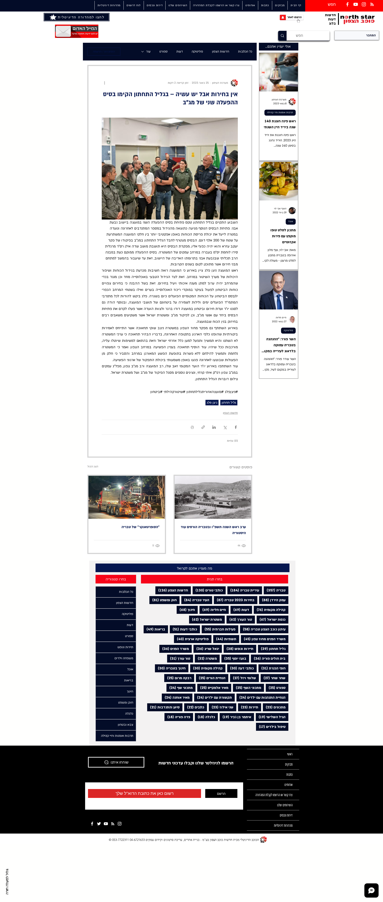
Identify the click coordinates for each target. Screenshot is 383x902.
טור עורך (178, 658)
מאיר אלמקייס (212, 687)
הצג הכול (92, 466)
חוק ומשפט (163, 600)
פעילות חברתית (218, 629)
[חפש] (282, 36)
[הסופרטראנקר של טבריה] (126, 497)
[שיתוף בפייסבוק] (236, 427)
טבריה (274, 590)
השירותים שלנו (285, 805)
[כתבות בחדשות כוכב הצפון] (372, 4)
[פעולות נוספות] (104, 83)
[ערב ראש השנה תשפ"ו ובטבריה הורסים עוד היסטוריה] (213, 497)
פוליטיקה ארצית (191, 639)
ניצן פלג (212, 402)
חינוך (186, 609)
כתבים (194, 707)
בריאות (154, 629)
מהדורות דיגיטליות (283, 825)
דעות (179, 51)
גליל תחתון (229, 402)
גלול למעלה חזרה (7, 881)
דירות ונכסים (286, 815)
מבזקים (289, 764)
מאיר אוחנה (176, 697)
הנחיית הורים (210, 677)
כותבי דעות (183, 629)
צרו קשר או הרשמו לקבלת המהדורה (274, 795)
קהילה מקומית (269, 609)
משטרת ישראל (205, 619)
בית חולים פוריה (268, 658)
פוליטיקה (197, 51)
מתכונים (274, 707)
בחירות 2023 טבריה (234, 600)
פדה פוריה (177, 716)
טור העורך (239, 619)
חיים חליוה (212, 609)
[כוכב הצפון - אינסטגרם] (119, 823)
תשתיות (224, 639)
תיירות (248, 707)
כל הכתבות (245, 51)
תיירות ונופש (238, 648)
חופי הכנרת (271, 668)
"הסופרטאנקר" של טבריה (140, 527)
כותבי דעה (240, 668)
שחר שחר (273, 677)
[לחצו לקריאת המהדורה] (53, 17)
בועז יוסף (233, 658)
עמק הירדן (272, 600)
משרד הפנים (174, 648)
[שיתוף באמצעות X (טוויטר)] (225, 427)
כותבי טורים (208, 590)
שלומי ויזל (243, 677)
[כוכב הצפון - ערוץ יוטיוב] (105, 823)
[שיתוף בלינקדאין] (214, 427)
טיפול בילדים (270, 726)
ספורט (163, 51)
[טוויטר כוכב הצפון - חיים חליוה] (99, 823)
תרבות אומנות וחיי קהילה (280, 112)
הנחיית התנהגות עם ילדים (260, 697)
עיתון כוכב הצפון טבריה (262, 629)
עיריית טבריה (243, 590)
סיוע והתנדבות (163, 707)
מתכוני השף (247, 687)
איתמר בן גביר (235, 716)
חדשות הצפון (220, 51)
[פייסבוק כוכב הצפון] (347, 4)
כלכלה (205, 716)
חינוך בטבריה (170, 668)
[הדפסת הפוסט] (192, 427)
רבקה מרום (177, 677)
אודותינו (288, 785)
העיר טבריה (195, 600)
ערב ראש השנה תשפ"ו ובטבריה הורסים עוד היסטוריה (213, 530)
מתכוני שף (179, 687)
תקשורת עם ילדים (213, 697)
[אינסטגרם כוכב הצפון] (364, 4)
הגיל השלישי (270, 716)
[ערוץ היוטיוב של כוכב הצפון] (355, 4)
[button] (177, 5)
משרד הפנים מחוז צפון (263, 639)
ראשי (290, 754)
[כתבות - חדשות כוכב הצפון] (112, 823)
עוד (148, 51)
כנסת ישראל (271, 619)
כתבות (289, 774)
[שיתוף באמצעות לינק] (203, 427)
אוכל (290, 221)
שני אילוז (221, 707)
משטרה (206, 658)
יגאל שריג (206, 648)
